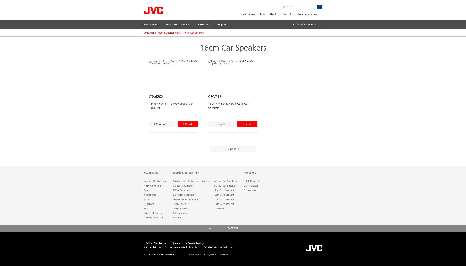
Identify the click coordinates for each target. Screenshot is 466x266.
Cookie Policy (224, 255)
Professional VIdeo (307, 14)
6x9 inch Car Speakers (225, 181)
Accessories (250, 190)
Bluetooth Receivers (183, 194)
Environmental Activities (180, 247)
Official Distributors (156, 243)
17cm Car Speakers (224, 190)
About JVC (151, 247)
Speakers (178, 217)
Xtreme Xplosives (153, 213)
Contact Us (288, 14)
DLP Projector (251, 185)
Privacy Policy (210, 255)
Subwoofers (220, 208)
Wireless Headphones (155, 181)
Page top (233, 228)
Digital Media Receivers (185, 199)
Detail (188, 124)
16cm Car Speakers (194, 32)
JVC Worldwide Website (216, 247)
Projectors (250, 172)
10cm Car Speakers (224, 204)
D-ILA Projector (252, 181)
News (263, 14)
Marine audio (180, 213)
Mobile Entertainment (169, 32)
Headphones (151, 172)
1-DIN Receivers (181, 204)
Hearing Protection (153, 217)
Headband (149, 204)
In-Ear (147, 199)
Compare (161, 124)
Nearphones (150, 194)
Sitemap (177, 243)
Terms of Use (195, 255)
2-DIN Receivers (181, 208)
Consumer (149, 32)
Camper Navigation (183, 185)
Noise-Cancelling (152, 185)
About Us (274, 14)
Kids (146, 208)
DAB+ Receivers (181, 190)
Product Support (248, 14)
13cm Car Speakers (224, 199)
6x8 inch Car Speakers (225, 185)
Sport (146, 190)
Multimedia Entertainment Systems (191, 181)
